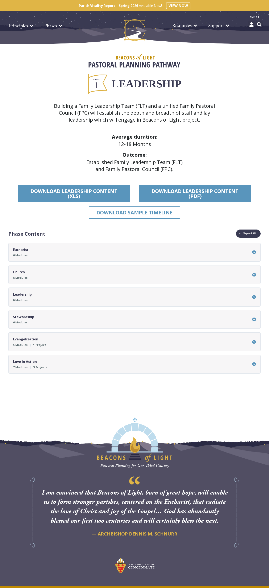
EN (252, 17)
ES (257, 17)
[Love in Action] (254, 364)
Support (216, 25)
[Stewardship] (254, 319)
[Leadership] (254, 297)
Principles (18, 26)
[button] (251, 24)
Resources (182, 25)
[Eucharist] (254, 252)
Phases (50, 26)
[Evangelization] (254, 342)
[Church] (254, 275)
